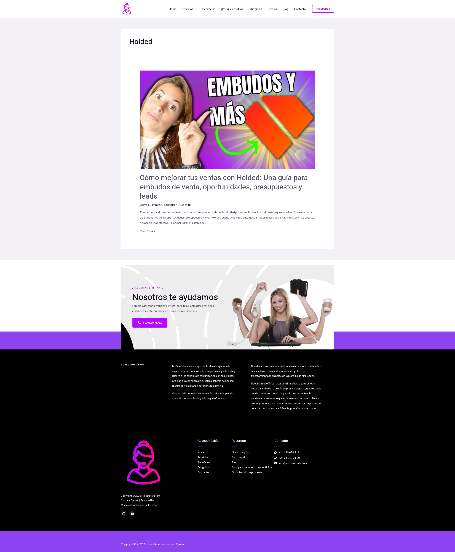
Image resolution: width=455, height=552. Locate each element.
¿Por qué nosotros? (232, 8)
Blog (285, 8)
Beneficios (208, 8)
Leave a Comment (151, 204)
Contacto (300, 8)
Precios (272, 8)
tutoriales (169, 204)
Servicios (187, 8)
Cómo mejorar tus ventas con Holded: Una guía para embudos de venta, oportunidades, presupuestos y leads (224, 187)
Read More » (148, 231)
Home (172, 8)
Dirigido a (256, 8)
